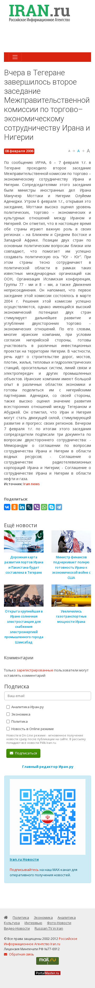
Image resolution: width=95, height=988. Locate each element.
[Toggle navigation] (15, 57)
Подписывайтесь (24, 869)
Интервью (33, 922)
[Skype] (51, 507)
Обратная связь (21, 954)
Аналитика (67, 917)
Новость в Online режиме (32, 728)
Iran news (31, 483)
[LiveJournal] (29, 507)
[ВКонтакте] (7, 507)
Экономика (20, 714)
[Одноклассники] (14, 507)
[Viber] (37, 507)
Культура (12, 922)
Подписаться (25, 753)
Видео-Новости (17, 928)
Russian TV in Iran (49, 928)
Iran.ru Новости (24, 859)
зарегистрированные (35, 670)
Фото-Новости (59, 922)
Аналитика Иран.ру (27, 706)
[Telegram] (59, 507)
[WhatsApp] (44, 507)
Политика (19, 721)
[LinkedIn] (22, 507)
